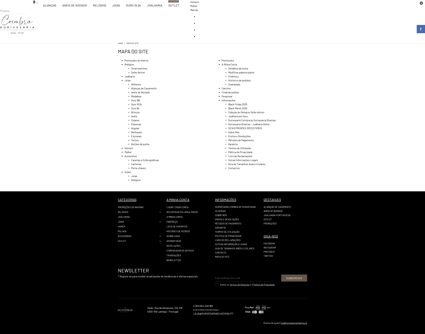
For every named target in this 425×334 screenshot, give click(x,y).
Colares (135, 120)
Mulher (193, 5)
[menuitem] (49, 7)
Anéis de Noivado (140, 92)
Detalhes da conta (238, 68)
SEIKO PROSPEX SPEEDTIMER (245, 128)
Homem (194, 1)
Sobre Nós (233, 132)
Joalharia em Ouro (238, 116)
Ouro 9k (135, 108)
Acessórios (131, 156)
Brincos (135, 112)
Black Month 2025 (237, 108)
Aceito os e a (247, 284)
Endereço (233, 76)
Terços (135, 140)
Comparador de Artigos (180, 250)
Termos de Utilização (239, 148)
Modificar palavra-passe (241, 72)
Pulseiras (136, 124)
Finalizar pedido (230, 92)
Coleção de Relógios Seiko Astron (246, 112)
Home (120, 43)
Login (170, 207)
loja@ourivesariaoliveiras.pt (294, 323)
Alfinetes (136, 84)
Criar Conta (182, 207)
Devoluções (174, 245)
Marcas (194, 9)
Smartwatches (139, 68)
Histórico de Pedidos (178, 231)
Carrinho (226, 88)
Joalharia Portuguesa (277, 215)
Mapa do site (132, 43)
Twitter (268, 255)
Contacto (220, 252)
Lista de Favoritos (177, 226)
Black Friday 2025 (237, 104)
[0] (31, 7)
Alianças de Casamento (144, 88)
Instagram (270, 247)
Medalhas (136, 96)
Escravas (136, 136)
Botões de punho (140, 144)
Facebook (269, 243)
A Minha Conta (229, 64)
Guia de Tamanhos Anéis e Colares (246, 164)
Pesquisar (227, 96)
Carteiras (136, 164)
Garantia (233, 144)
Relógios (129, 64)
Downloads (234, 84)
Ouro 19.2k (136, 104)
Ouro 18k (135, 100)
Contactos (234, 168)
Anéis (134, 116)
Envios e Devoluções (239, 136)
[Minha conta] (28, 7)
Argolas (135, 128)
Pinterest (269, 251)
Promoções (228, 60)
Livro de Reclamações (240, 156)
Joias (128, 80)
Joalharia (130, 76)
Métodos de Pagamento (241, 140)
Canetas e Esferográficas (145, 160)
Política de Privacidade (240, 152)
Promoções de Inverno (136, 60)
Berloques (136, 132)
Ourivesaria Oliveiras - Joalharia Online (249, 124)
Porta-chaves (138, 168)
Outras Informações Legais (243, 160)
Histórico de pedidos (239, 80)
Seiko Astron (138, 72)
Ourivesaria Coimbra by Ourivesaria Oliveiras (252, 120)
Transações (174, 255)
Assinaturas (174, 240)
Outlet (128, 172)
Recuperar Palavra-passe (182, 212)
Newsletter (174, 260)
